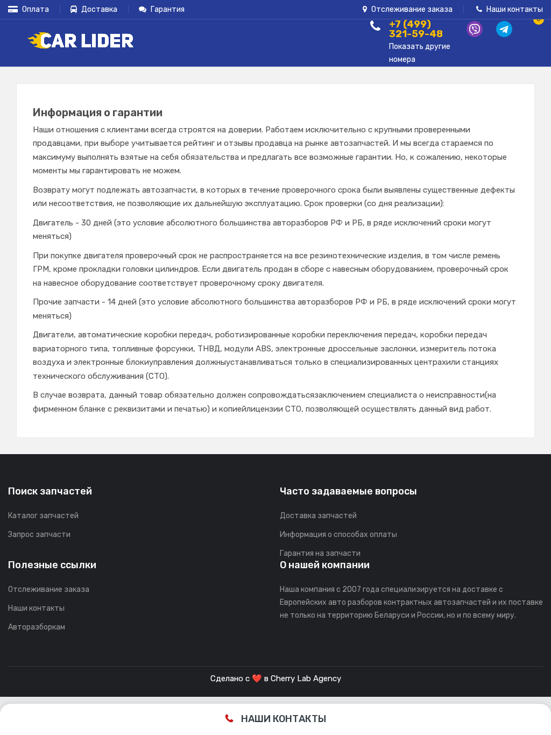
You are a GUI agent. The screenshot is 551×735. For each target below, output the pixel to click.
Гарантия (167, 9)
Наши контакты (514, 9)
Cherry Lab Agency (306, 678)
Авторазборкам (36, 627)
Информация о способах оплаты (338, 534)
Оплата (34, 9)
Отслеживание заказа (411, 9)
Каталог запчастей (43, 515)
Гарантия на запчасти (320, 553)
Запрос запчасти (39, 534)
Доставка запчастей (318, 515)
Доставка (98, 9)
